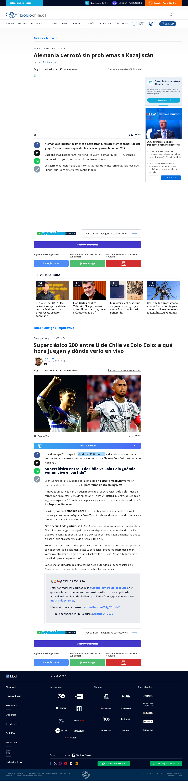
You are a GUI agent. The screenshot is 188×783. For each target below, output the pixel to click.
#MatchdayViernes (62, 600)
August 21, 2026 (103, 613)
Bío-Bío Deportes (47, 62)
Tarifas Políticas (14, 762)
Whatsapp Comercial (115, 763)
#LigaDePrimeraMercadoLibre (109, 587)
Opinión (90, 23)
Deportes (65, 23)
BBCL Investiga (104, 23)
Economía (52, 23)
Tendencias (78, 23)
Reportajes (12, 742)
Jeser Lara (49, 358)
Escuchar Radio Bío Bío (165, 3)
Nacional (22, 23)
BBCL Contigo (121, 23)
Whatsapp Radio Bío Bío (168, 763)
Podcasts (10, 23)
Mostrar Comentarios (87, 244)
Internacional (38, 23)
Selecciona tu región (20, 2)
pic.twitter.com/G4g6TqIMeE (101, 607)
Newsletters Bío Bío (99, 3)
